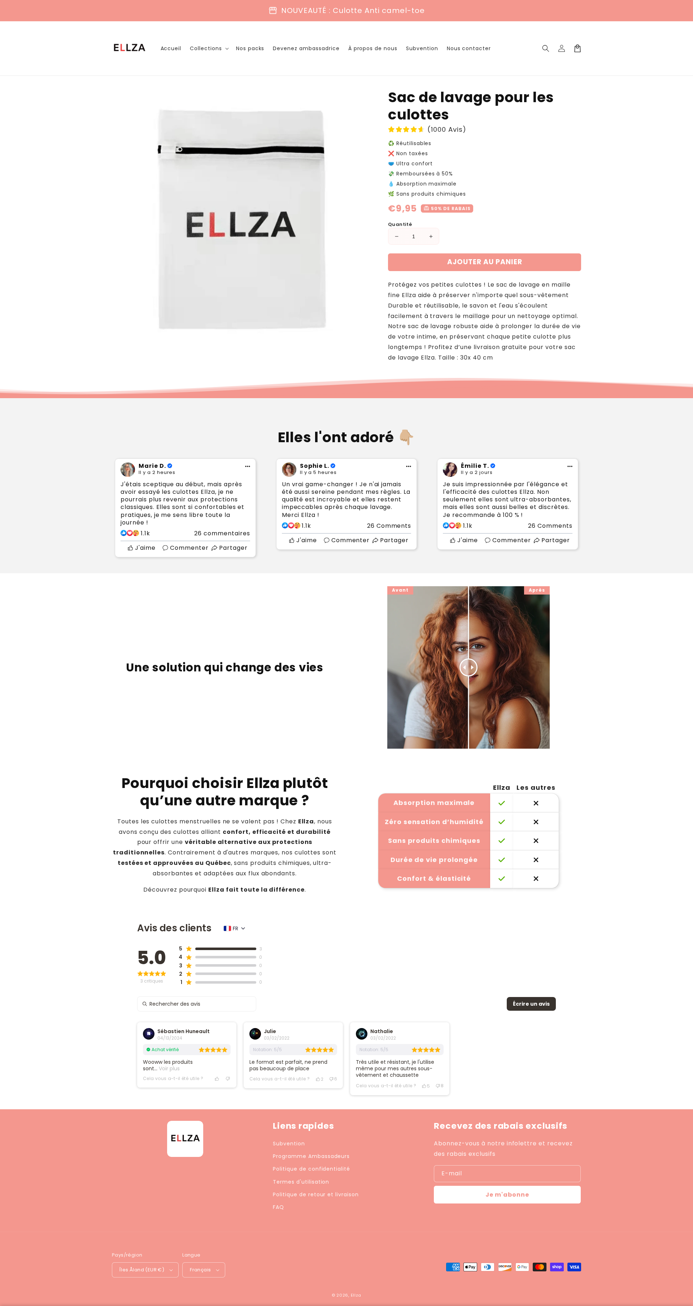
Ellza (356, 1295)
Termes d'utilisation (301, 1181)
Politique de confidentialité (311, 1168)
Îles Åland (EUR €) (141, 1269)
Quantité (400, 224)
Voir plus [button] (168, 1068)
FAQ (278, 1207)
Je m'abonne (507, 1194)
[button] (546, 48)
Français (200, 1269)
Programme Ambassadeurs (311, 1156)
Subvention (289, 1143)
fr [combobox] (235, 928)
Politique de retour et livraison (316, 1194)
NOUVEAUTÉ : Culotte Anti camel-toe (353, 10)
